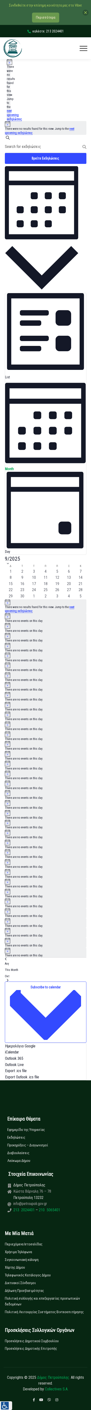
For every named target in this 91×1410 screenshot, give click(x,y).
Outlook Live (14, 1064)
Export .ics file (16, 1070)
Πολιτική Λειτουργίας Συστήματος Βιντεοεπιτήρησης (44, 1312)
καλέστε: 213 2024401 (48, 31)
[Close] (86, 12)
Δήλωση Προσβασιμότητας (24, 1290)
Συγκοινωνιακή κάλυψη (22, 1260)
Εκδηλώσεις (16, 1137)
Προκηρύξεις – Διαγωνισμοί (27, 1145)
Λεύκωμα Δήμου (18, 1160)
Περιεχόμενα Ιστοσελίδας (23, 1244)
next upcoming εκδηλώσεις (14, 115)
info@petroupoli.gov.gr (30, 1203)
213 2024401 (24, 1210)
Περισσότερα (45, 17)
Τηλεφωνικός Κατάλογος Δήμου (28, 1275)
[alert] (45, 606)
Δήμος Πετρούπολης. (53, 1377)
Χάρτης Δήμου (15, 1267)
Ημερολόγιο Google (20, 1046)
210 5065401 (49, 1210)
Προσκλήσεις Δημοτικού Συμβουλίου (32, 1341)
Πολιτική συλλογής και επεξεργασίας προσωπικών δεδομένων (42, 1301)
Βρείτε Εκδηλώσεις (45, 158)
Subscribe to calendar (46, 987)
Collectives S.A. (56, 1389)
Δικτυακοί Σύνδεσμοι (20, 1283)
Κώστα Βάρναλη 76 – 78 (32, 1191)
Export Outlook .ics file (22, 1077)
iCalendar (12, 1052)
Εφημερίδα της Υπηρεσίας (26, 1130)
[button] (6, 1405)
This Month (11, 970)
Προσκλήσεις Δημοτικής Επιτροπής (31, 1348)
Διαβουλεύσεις (18, 1153)
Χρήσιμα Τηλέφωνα (18, 1252)
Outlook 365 (14, 1058)
